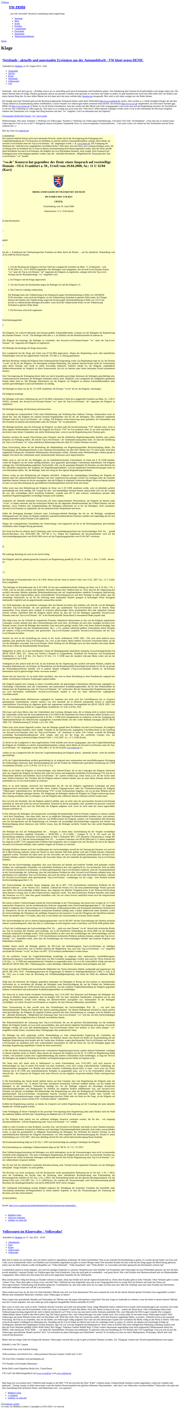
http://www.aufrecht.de (110, 101)
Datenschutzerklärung (24, 36)
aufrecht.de (24, 131)
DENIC (11, 73)
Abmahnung (13, 1242)
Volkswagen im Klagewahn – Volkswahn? (32, 1231)
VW (10, 83)
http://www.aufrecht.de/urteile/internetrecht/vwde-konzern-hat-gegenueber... (43, 1205)
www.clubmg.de (63, 1373)
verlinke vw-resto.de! (17, 1220)
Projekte (18, 26)
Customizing (20, 28)
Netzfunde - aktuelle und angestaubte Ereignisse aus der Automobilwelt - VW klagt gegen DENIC (73, 60)
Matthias (19, 66)
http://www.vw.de (129, 103)
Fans (10, 1245)
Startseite (19, 18)
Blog (17, 21)
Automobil (13, 71)
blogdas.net (87, 96)
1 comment (13, 1395)
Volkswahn (13, 1252)
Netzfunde (13, 78)
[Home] (5, 2)
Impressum (19, 34)
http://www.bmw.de (20, 106)
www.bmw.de (83, 143)
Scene (17, 23)
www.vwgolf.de (44, 1373)
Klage (11, 76)
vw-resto (17, 6)
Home (4, 41)
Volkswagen (13, 81)
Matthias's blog (14, 1215)
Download (19, 31)
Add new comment (16, 1217)
